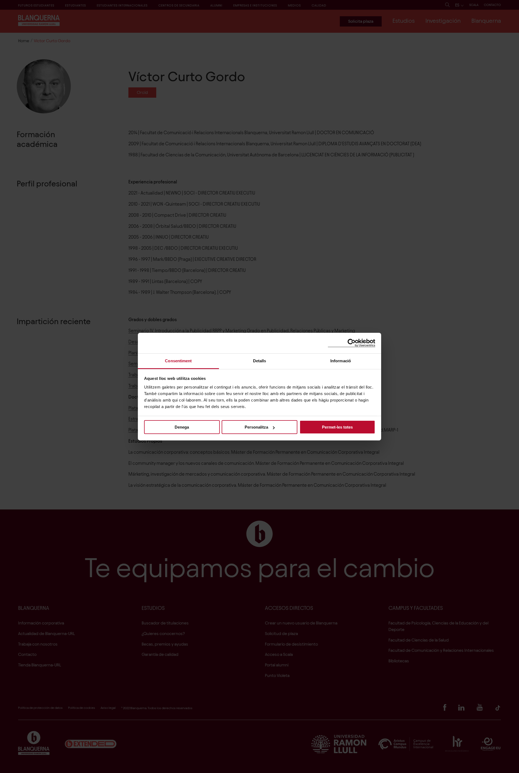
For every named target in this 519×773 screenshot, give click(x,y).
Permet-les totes (337, 427)
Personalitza (256, 427)
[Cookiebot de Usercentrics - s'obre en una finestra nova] (351, 343)
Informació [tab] (340, 360)
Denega (182, 427)
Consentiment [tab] (178, 360)
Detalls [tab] (259, 360)
